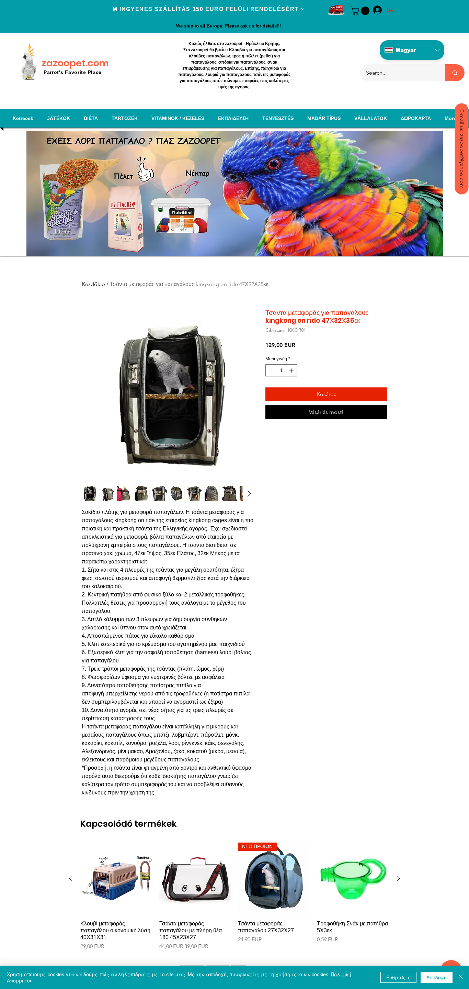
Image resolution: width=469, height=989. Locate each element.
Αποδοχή (436, 977)
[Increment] (292, 370)
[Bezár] (461, 977)
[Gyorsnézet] (116, 879)
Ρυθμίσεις (398, 977)
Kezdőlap (93, 284)
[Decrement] (270, 370)
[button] (361, 11)
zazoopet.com (75, 63)
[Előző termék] (70, 878)
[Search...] (455, 72)
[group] (234, 900)
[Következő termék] (398, 878)
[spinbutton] (281, 370)
